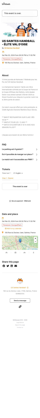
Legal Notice (20, 322)
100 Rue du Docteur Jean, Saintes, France (20, 232)
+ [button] (35, 238)
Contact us (20, 327)
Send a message (20, 300)
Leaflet (28, 249)
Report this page (20, 325)
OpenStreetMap (35, 249)
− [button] (35, 241)
